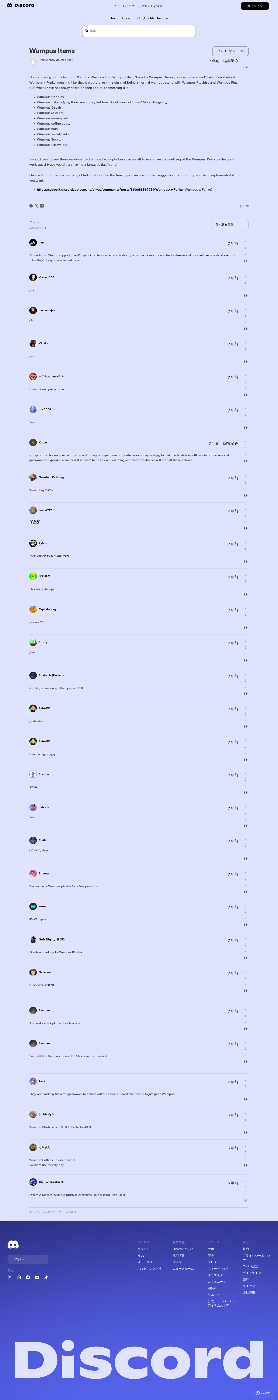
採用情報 (179, 1255)
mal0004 (45, 409)
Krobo (43, 442)
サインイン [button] (255, 6)
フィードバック (123, 6)
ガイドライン (252, 1272)
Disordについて (183, 1249)
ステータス (145, 1262)
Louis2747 (45, 510)
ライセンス (250, 1285)
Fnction (44, 774)
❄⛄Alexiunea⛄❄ (51, 376)
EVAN (42, 840)
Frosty (43, 642)
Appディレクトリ (149, 1268)
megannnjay (47, 310)
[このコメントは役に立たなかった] (245, 254)
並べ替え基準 (225, 224)
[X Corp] (36, 206)
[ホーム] (20, 6)
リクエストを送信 (150, 6)
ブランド (179, 1262)
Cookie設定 (250, 1266)
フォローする (226, 51)
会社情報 (249, 1292)
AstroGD (44, 708)
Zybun (43, 543)
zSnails (43, 343)
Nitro (140, 1255)
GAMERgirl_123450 (52, 939)
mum (42, 242)
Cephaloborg (47, 609)
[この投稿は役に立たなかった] (245, 73)
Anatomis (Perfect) (51, 675)
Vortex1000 (46, 277)
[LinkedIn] (42, 206)
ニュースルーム (183, 1268)
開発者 (212, 1288)
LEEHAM (44, 576)
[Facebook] (31, 206)
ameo (42, 906)
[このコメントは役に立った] (245, 242)
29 (247, 206)
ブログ (212, 1262)
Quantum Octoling (51, 477)
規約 (246, 1249)
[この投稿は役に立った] (245, 61)
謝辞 (246, 1279)
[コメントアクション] (245, 260)
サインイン (35, 1212)
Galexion (45, 972)
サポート (214, 1249)
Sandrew (44, 1010)
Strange (44, 873)
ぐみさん (44, 1147)
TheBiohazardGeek (51, 1182)
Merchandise (159, 18)
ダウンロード (146, 1249)
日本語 (17, 1259)
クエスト (214, 1294)
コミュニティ (217, 1281)
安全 (211, 1255)
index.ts (44, 807)
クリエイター (217, 1275)
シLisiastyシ (46, 1114)
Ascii (42, 1081)
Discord (115, 18)
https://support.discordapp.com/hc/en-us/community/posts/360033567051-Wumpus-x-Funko (110, 189)
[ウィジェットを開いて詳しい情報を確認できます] (263, 1393)
